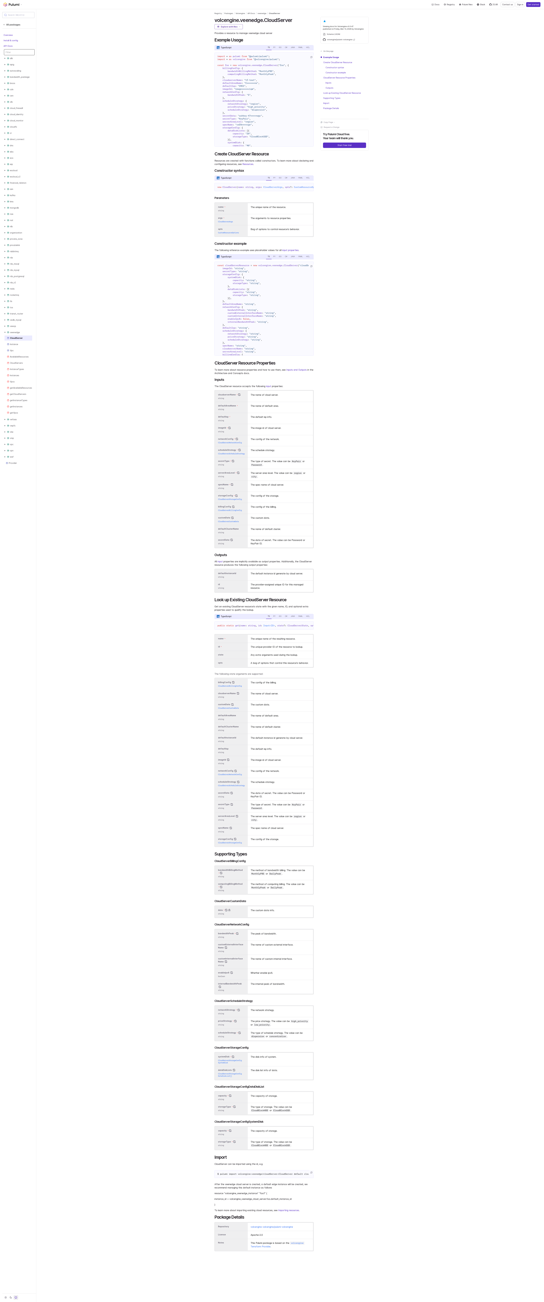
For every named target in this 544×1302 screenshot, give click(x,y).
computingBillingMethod (230, 884)
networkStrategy (226, 1010)
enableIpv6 (223, 972)
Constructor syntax (335, 67)
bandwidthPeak (226, 933)
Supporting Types (331, 98)
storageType (224, 1107)
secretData (223, 540)
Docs (437, 4)
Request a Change (331, 127)
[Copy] (311, 57)
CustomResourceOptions (307, 187)
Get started (533, 4)
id (219, 584)
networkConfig (225, 439)
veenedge (262, 13)
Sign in (520, 4)
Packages (228, 13)
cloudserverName (227, 394)
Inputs (328, 83)
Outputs (329, 88)
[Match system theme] (16, 1297)
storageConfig (225, 495)
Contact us (507, 4)
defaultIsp (223, 417)
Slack (482, 4)
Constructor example (336, 72)
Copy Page (328, 122)
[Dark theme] (10, 1297)
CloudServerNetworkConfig (230, 443)
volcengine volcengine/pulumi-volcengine (272, 1226)
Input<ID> (269, 625)
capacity (222, 1095)
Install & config (11, 40)
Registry (451, 4)
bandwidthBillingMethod (230, 870)
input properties (290, 250)
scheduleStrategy (227, 450)
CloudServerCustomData (228, 521)
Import (326, 103)
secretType (224, 461)
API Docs (8, 46)
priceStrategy (225, 1021)
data (220, 910)
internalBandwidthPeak (230, 983)
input (268, 386)
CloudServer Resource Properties (339, 77)
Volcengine (240, 13)
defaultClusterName (228, 529)
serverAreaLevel (226, 473)
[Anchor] (294, 19)
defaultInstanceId (227, 573)
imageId (222, 428)
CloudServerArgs (272, 187)
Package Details (331, 108)
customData (224, 518)
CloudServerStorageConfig (230, 499)
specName (223, 484)
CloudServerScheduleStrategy (231, 454)
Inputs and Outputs (296, 369)
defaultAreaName (227, 405)
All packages (13, 24)
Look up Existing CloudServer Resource (342, 93)
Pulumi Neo (467, 4)
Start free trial (344, 145)
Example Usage (331, 57)
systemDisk (224, 1057)
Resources (247, 164)
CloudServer (274, 13)
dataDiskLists (225, 1070)
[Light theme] (5, 1297)
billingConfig (224, 506)
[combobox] (18, 15)
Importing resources (288, 1210)
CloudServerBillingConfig (230, 510)
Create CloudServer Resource (337, 62)
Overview (8, 35)
